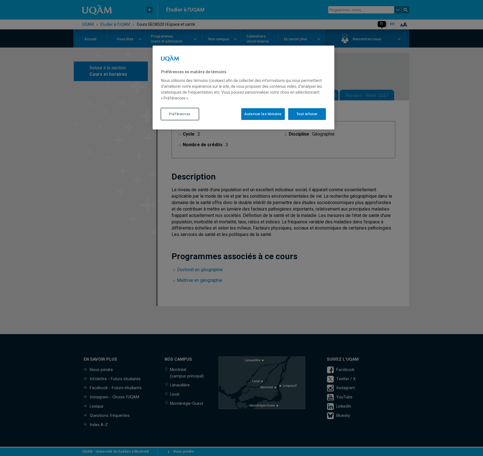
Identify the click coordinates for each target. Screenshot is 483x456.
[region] (243, 87)
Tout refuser (307, 114)
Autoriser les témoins (263, 114)
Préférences (180, 114)
